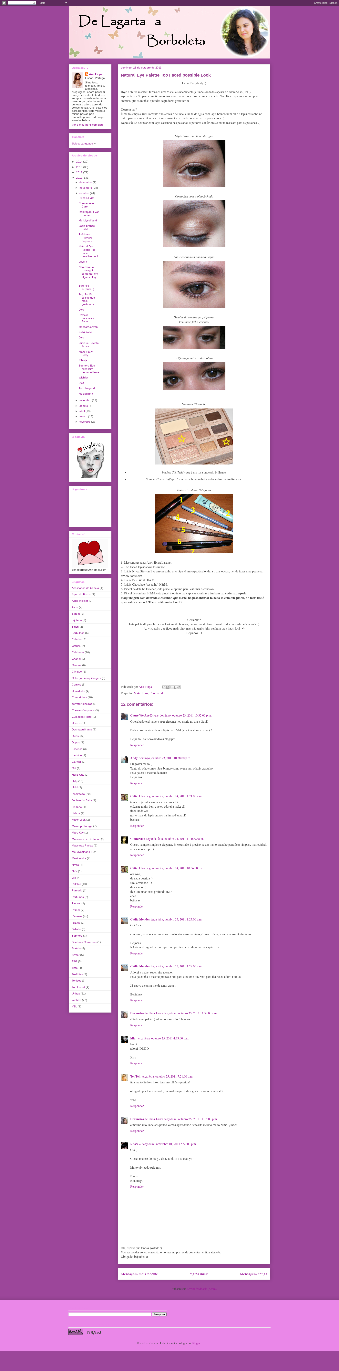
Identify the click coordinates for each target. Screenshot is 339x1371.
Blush (75, 626)
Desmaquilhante (82, 729)
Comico (76, 684)
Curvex (76, 723)
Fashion (77, 755)
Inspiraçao (78, 793)
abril (82, 411)
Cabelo (76, 639)
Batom (76, 613)
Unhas (76, 993)
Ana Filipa (96, 74)
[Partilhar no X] (171, 687)
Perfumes (78, 896)
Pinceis (76, 903)
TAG (74, 961)
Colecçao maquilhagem (86, 678)
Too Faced (156, 693)
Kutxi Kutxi (85, 332)
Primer (76, 909)
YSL (74, 1006)
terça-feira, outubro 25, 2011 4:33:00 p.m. (163, 1038)
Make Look (141, 693)
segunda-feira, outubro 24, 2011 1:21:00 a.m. (174, 796)
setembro (85, 400)
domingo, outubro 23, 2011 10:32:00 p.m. (186, 715)
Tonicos (76, 980)
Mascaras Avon (88, 326)
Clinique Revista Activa (89, 344)
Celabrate (78, 652)
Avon (75, 607)
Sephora (77, 935)
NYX (74, 871)
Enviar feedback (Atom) (202, 1289)
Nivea (75, 864)
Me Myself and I (88, 220)
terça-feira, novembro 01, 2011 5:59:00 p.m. (169, 1144)
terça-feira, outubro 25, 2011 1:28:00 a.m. (176, 966)
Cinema (76, 665)
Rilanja (83, 360)
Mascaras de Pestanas (86, 839)
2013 (79, 167)
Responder (137, 745)
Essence (77, 748)
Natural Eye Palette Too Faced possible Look (89, 251)
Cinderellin (137, 838)
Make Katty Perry (86, 353)
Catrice (76, 645)
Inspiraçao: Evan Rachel (89, 213)
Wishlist (83, 377)
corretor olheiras (82, 703)
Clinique (77, 671)
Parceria (77, 890)
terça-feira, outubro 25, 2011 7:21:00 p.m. (167, 1076)
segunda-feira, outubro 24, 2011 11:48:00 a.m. (175, 838)
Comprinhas (79, 697)
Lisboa (76, 813)
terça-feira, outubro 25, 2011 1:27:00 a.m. (176, 919)
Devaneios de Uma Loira (146, 1013)
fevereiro (85, 421)
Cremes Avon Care (87, 205)
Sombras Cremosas (84, 942)
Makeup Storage (82, 826)
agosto (84, 405)
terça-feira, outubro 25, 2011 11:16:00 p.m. (191, 1119)
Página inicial (199, 1273)
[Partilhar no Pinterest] (179, 687)
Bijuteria (77, 620)
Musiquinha (86, 393)
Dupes (76, 742)
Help (74, 781)
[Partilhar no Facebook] (175, 687)
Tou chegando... (89, 388)
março (83, 416)
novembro (86, 187)
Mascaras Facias (82, 845)
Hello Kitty (78, 774)
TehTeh (135, 1076)
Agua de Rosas (81, 594)
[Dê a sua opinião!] (168, 687)
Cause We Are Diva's (144, 715)
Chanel (76, 658)
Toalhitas (77, 974)
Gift (74, 768)
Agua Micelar (80, 600)
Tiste (75, 967)
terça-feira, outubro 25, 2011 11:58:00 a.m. (190, 1013)
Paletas (76, 884)
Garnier (76, 761)
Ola (74, 877)
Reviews (77, 916)
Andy (134, 758)
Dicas (75, 736)
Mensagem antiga (253, 1273)
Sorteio (76, 948)
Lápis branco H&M (87, 227)
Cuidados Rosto (82, 716)
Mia (133, 1038)
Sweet (75, 954)
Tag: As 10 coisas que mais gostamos (87, 299)
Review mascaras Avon (86, 318)
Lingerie (77, 806)
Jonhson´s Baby (82, 800)
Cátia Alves (137, 796)
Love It (83, 261)
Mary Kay (78, 832)
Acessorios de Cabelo (85, 588)
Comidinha (78, 691)
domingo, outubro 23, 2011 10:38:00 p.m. (165, 758)
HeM (75, 787)
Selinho (76, 929)
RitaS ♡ (135, 1144)
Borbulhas (78, 632)
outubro (84, 193)
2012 (79, 172)
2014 (79, 161)
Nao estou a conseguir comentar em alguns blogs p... (88, 273)
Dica (81, 309)
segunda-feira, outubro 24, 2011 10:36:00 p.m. (175, 868)
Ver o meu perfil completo (88, 124)
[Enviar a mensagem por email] (164, 687)
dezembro (86, 182)
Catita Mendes (140, 919)
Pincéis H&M (86, 197)
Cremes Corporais (83, 710)
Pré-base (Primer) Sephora (85, 238)
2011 (79, 177)
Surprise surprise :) (86, 287)
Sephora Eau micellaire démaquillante (89, 369)
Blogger (196, 1343)
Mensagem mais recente (139, 1273)
